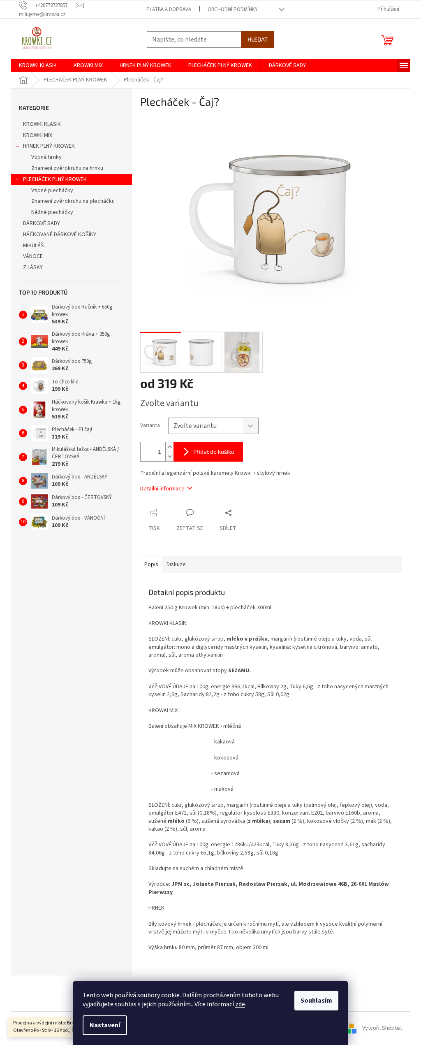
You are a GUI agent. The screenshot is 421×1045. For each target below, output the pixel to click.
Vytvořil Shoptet (382, 1028)
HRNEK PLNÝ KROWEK (49, 146)
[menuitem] (38, 65)
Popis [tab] (151, 564)
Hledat (258, 39)
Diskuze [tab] (176, 564)
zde (240, 1004)
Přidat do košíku (213, 451)
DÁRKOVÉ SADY (41, 223)
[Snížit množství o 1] (169, 456)
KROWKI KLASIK (42, 124)
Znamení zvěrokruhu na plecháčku (73, 201)
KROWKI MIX (37, 135)
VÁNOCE (33, 256)
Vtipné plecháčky (52, 190)
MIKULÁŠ (33, 246)
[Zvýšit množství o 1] (169, 447)
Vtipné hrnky (46, 157)
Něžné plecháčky (52, 212)
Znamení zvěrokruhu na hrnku (67, 168)
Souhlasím (316, 1000)
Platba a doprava (168, 9)
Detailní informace (162, 489)
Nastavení (105, 1025)
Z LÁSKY (33, 267)
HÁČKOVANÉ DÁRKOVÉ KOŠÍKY (59, 234)
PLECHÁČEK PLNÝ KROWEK (55, 179)
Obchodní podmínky (233, 9)
